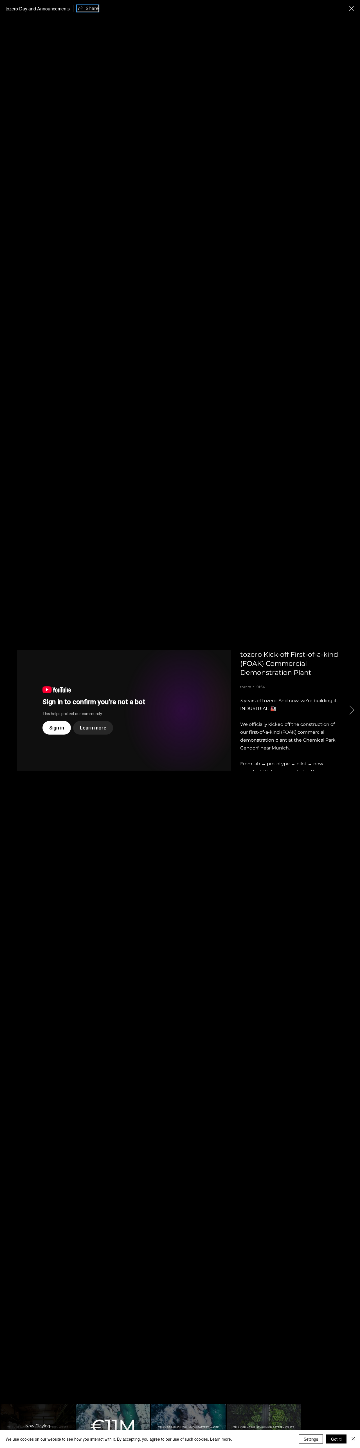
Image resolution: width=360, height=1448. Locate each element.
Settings (311, 1439)
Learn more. (221, 1439)
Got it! (336, 1439)
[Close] (353, 1438)
